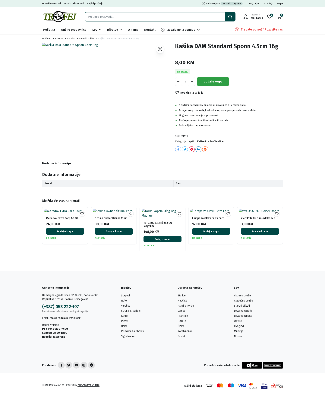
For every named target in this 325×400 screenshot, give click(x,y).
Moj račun (254, 3)
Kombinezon (185, 331)
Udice (124, 326)
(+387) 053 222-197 (60, 306)
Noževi (238, 336)
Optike (238, 321)
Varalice (71, 38)
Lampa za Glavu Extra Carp (208, 218)
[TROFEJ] (59, 16)
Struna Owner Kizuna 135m (111, 218)
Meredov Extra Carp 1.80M (62, 218)
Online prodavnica (73, 29)
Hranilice (183, 316)
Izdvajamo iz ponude (180, 29)
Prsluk (181, 336)
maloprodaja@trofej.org (65, 318)
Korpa (280, 3)
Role (124, 300)
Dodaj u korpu (213, 81)
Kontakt (150, 29)
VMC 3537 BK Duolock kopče (258, 218)
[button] (279, 16)
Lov (94, 29)
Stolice (182, 295)
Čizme (181, 326)
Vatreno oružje (242, 295)
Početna (49, 29)
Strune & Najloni (130, 310)
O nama (133, 29)
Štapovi (125, 295)
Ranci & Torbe (186, 305)
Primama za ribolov (132, 331)
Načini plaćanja (95, 3)
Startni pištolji (242, 305)
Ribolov (112, 29)
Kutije (124, 316)
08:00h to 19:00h (231, 3)
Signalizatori (128, 336)
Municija (238, 331)
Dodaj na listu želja (191, 92)
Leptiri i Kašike (86, 38)
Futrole (182, 321)
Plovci (124, 321)
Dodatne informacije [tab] (56, 163)
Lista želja (268, 3)
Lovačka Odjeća (243, 310)
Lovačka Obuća (243, 316)
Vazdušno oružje (243, 300)
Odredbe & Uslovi (51, 3)
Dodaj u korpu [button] (65, 231)
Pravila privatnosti (74, 3)
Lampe (181, 310)
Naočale (182, 300)
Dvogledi (239, 326)
